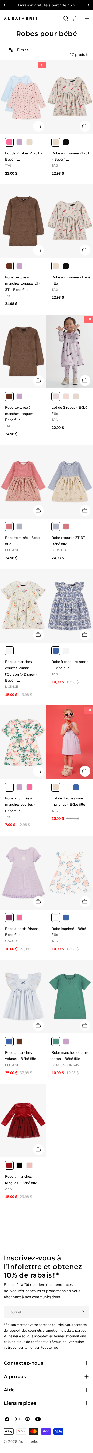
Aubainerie (27, 1441)
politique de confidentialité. (32, 1341)
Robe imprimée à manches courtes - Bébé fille (20, 804)
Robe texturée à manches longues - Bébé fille (20, 414)
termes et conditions (70, 1336)
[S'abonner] (83, 1312)
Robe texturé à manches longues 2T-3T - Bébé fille (22, 283)
